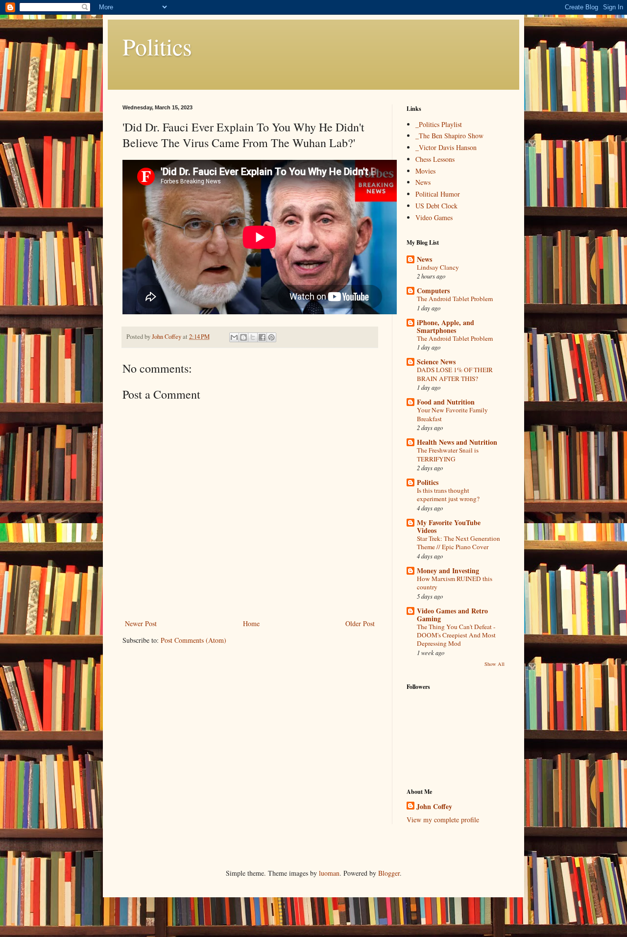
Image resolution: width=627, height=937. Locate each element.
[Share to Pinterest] (271, 337)
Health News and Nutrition (457, 442)
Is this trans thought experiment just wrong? (448, 494)
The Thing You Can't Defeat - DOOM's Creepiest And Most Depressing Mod (456, 635)
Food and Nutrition (446, 402)
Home (251, 623)
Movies (425, 171)
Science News (436, 361)
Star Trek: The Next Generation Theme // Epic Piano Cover (458, 542)
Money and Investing (448, 570)
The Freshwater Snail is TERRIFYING (448, 454)
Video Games (434, 217)
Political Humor (437, 194)
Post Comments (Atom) (193, 640)
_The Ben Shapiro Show (449, 135)
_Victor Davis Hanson (446, 147)
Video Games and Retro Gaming (452, 615)
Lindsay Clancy (438, 267)
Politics (157, 46)
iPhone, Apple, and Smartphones (445, 326)
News (423, 182)
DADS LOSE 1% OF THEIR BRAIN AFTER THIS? (455, 373)
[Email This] (234, 337)
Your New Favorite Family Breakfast (452, 414)
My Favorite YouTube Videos (449, 526)
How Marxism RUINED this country (454, 582)
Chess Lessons (435, 159)
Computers (433, 290)
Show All (494, 663)
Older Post (360, 623)
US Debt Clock (436, 205)
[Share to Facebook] (262, 337)
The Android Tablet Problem (455, 298)
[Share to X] (253, 337)
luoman (329, 873)
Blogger (389, 873)
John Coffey (434, 806)
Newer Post (141, 623)
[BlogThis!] (243, 337)
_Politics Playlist (438, 124)
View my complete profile (443, 819)
